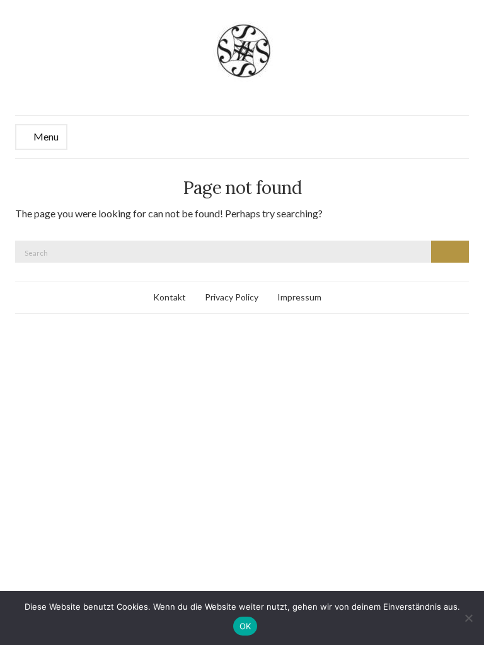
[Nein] (468, 618)
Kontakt (169, 297)
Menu (45, 136)
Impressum (299, 297)
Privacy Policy (231, 297)
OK (245, 626)
